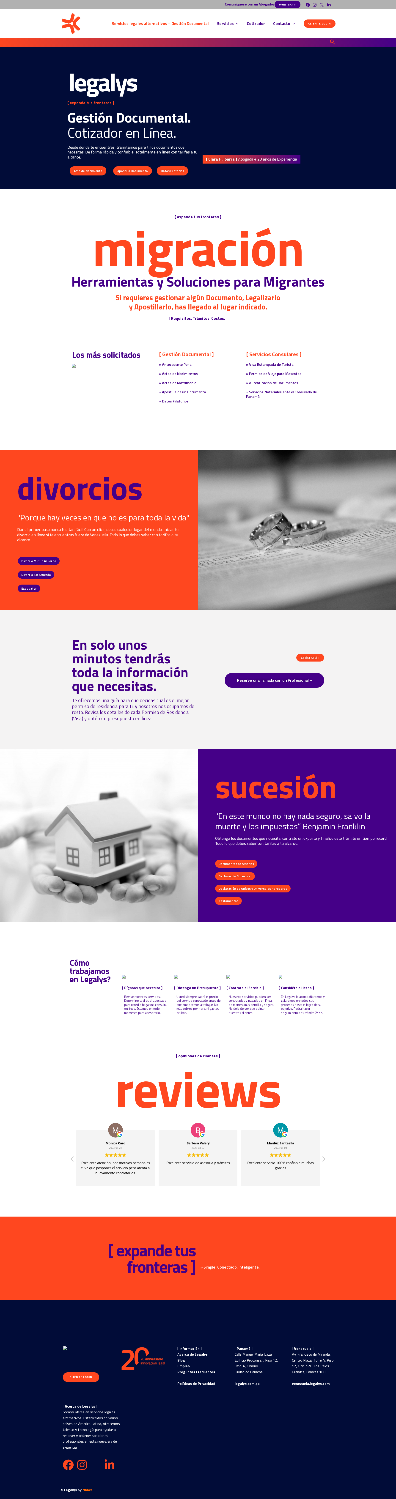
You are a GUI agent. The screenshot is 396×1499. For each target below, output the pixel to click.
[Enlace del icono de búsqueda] (333, 42)
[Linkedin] (329, 5)
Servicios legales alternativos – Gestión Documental (160, 23)
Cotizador (256, 23)
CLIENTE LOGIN (81, 1377)
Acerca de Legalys (192, 1354)
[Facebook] (308, 5)
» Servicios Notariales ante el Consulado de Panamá (281, 394)
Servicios (225, 23)
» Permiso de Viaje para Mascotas (273, 373)
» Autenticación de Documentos (272, 383)
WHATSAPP (287, 4)
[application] (236, 23)
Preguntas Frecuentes (196, 1372)
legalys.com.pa (247, 1383)
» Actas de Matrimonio (177, 383)
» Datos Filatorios (174, 401)
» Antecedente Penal (175, 364)
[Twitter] (321, 5)
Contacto (281, 23)
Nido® (87, 1490)
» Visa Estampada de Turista (270, 364)
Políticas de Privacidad (196, 1383)
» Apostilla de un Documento (182, 392)
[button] (251, 159)
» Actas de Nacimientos (178, 373)
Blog (181, 1360)
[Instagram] (315, 5)
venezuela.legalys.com (311, 1383)
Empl (181, 1366)
